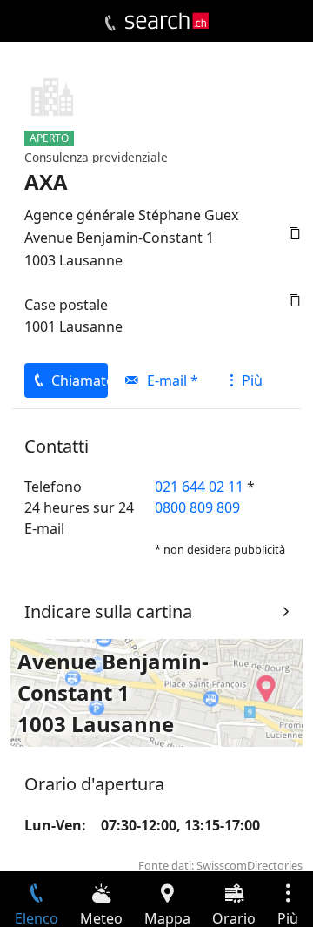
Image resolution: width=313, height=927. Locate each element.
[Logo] (167, 21)
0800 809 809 (197, 507)
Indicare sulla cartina (108, 611)
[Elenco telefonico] (110, 23)
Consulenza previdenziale (96, 157)
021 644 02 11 (199, 486)
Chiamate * (79, 380)
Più (252, 380)
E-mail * (172, 380)
